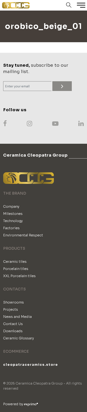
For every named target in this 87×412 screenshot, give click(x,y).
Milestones (13, 213)
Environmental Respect (23, 235)
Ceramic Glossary (18, 338)
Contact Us (13, 324)
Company (11, 206)
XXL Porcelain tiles (19, 276)
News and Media (17, 316)
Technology (13, 221)
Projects (10, 309)
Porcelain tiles (15, 269)
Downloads (13, 331)
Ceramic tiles (15, 261)
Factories (11, 228)
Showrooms (13, 302)
